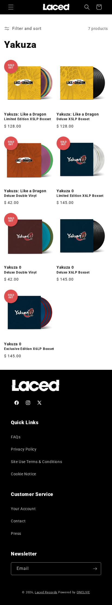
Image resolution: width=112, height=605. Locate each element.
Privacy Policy (23, 449)
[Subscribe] (95, 568)
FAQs (15, 437)
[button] (11, 7)
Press (16, 533)
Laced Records (46, 592)
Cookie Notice (23, 474)
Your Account (23, 509)
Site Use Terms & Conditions (36, 462)
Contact (18, 521)
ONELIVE (83, 592)
